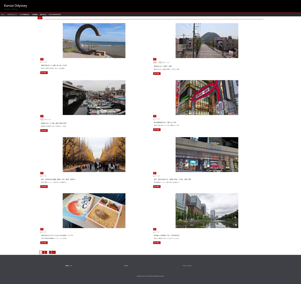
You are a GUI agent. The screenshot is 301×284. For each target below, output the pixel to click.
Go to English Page (55, 14)
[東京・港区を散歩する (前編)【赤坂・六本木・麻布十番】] (207, 154)
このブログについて (12, 14)
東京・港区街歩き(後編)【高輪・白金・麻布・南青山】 (58, 179)
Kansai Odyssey (15, 5)
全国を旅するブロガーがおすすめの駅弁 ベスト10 (57, 235)
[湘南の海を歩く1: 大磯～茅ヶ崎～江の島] (94, 40)
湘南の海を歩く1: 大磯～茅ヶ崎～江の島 (54, 65)
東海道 (155, 62)
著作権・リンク (69, 265)
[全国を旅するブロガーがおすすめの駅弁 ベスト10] (94, 210)
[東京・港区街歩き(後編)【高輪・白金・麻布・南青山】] (94, 154)
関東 (42, 59)
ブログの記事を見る (24, 14)
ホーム (3, 14)
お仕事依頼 (34, 14)
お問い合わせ (43, 14)
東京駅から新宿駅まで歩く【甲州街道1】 (167, 235)
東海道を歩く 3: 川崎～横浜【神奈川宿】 (54, 123)
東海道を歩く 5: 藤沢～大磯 (162, 66)
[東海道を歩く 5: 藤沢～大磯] (207, 40)
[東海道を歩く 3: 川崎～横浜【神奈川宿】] (94, 97)
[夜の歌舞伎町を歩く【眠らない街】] (207, 97)
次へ (53, 252)
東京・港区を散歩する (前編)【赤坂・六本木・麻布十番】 (173, 179)
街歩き (160, 62)
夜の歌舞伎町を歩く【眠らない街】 (165, 122)
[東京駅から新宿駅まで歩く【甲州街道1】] (207, 210)
